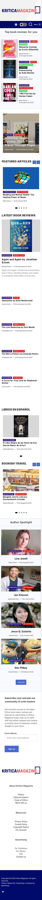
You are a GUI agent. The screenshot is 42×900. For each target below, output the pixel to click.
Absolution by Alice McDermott (17, 300)
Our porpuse (21, 830)
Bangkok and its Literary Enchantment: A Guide (15, 498)
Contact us (21, 857)
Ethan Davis (23, 100)
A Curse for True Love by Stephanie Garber (19, 382)
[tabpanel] (21, 185)
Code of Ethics (21, 800)
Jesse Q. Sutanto (21, 631)
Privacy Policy (21, 821)
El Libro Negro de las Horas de (18, 443)
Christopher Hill (7, 331)
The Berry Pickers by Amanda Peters (20, 354)
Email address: (11, 733)
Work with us (21, 803)
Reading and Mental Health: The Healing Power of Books (18, 196)
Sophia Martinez (8, 449)
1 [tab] (16, 208)
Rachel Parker (23, 54)
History (21, 794)
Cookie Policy (21, 824)
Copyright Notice (21, 827)
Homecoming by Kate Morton (26, 71)
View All (21, 682)
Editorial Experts (21, 797)
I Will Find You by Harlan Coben (27, 95)
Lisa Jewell (21, 558)
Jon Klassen (21, 595)
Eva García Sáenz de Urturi (20, 444)
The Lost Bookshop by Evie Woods (18, 327)
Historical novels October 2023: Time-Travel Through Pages (20, 141)
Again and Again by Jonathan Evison (19, 261)
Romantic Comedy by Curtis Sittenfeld (28, 48)
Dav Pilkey (21, 668)
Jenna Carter (23, 77)
